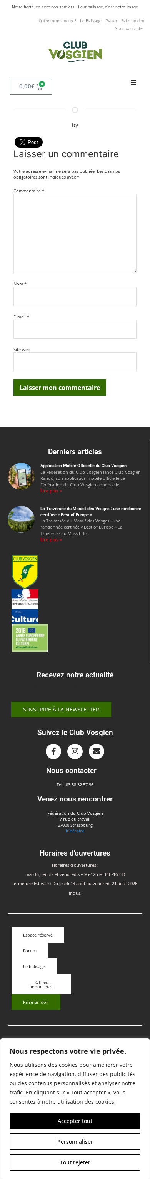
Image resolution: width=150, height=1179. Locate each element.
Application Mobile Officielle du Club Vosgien (83, 465)
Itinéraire (75, 831)
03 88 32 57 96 (79, 785)
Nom (20, 284)
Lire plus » (51, 491)
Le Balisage (91, 20)
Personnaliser (75, 1141)
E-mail (21, 317)
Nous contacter (129, 28)
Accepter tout (75, 1120)
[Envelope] (96, 751)
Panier (111, 20)
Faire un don (132, 20)
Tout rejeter (75, 1162)
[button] (133, 83)
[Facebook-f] (53, 751)
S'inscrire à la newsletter (61, 709)
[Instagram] (75, 751)
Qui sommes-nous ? (57, 20)
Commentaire (28, 191)
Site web (21, 349)
